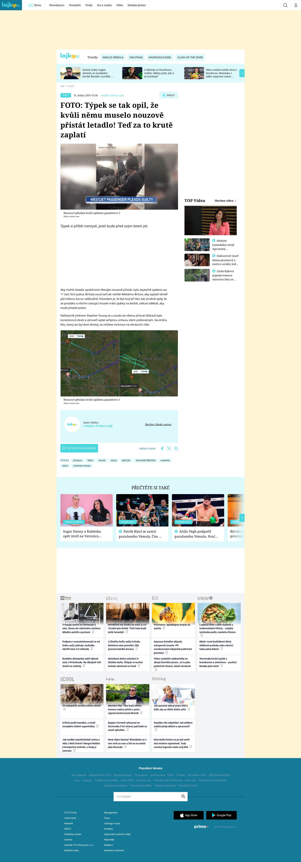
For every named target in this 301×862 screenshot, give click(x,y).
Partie (170, 775)
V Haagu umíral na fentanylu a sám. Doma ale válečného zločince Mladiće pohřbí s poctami (81, 628)
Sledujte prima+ (137, 5)
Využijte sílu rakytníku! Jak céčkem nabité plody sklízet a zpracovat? (173, 724)
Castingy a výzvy (112, 823)
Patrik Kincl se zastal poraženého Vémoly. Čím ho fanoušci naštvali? (141, 534)
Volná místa (70, 818)
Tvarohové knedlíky (141, 785)
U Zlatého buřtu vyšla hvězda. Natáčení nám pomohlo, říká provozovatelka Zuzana (124, 645)
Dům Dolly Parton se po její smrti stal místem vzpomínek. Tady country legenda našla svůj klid (172, 743)
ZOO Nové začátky (219, 775)
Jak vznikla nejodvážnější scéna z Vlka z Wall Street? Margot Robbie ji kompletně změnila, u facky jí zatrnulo (81, 745)
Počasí (181, 775)
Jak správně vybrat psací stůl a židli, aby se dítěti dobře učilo (171, 707)
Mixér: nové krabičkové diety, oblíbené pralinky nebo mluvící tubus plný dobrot (216, 645)
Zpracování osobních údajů (117, 834)
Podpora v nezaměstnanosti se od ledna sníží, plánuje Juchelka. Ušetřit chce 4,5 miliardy (81, 645)
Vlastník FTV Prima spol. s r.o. (78, 845)
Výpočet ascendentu (115, 785)
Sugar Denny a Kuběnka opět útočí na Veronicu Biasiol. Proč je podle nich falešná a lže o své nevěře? (84, 533)
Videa (119, 5)
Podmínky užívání (72, 834)
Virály (88, 5)
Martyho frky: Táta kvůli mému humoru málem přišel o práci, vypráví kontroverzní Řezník (124, 709)
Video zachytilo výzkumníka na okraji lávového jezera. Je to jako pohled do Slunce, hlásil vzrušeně (172, 662)
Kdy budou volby (196, 775)
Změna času (157, 775)
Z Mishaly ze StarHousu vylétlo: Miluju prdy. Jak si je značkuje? (159, 73)
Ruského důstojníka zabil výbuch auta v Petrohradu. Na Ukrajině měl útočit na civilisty (81, 662)
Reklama (68, 823)
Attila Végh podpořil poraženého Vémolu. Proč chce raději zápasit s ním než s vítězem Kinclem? (195, 534)
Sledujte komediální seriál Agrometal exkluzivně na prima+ (223, 248)
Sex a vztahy (104, 5)
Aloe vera (190, 780)
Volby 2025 (127, 780)
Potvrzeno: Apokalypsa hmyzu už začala (172, 626)
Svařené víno (143, 780)
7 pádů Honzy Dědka (106, 780)
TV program (141, 775)
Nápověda (109, 839)
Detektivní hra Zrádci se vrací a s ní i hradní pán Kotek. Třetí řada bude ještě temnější (127, 628)
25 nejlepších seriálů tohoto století (81, 705)
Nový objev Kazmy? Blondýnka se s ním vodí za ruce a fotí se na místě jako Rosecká (127, 743)
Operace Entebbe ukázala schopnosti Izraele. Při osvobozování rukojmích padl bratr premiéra (173, 647)
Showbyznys (56, 5)
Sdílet (170, 96)
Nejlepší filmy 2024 (100, 775)
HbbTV (67, 829)
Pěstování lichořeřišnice (213, 780)
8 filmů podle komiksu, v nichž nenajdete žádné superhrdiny (78, 724)
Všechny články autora (158, 424)
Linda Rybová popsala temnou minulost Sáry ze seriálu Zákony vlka (224, 277)
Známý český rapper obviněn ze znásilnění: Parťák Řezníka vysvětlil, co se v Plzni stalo (98, 74)
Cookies (68, 839)
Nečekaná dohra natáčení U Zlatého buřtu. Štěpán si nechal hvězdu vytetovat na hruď (125, 662)
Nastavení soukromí (114, 850)
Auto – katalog (83, 780)
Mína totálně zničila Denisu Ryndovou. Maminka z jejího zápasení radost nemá (221, 74)
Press (107, 818)
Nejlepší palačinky (165, 785)
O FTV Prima (70, 812)
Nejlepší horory (123, 775)
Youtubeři (75, 5)
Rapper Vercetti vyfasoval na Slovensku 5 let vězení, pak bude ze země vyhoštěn (127, 726)
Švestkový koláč (188, 785)
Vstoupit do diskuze (81, 448)
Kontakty (108, 829)
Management (110, 812)
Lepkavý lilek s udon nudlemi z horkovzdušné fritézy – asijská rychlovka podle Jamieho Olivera (217, 628)
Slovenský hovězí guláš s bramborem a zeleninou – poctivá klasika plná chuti (218, 662)
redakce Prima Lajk (112, 95)
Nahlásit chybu (71, 850)
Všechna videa (224, 200)
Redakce (108, 845)
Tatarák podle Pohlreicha (168, 780)
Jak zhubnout (78, 775)
